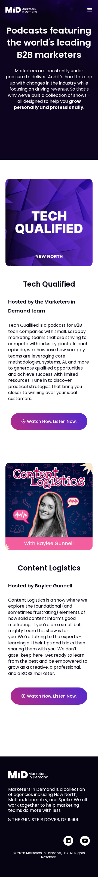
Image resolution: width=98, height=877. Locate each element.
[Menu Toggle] (90, 9)
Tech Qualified (49, 284)
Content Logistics (49, 568)
